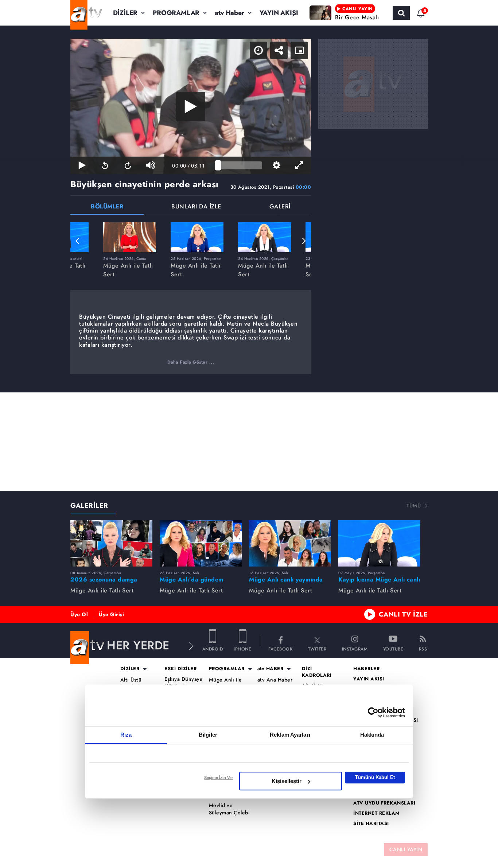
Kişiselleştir (286, 781)
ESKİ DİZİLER (180, 668)
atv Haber (229, 13)
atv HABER (270, 668)
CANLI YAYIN (406, 849)
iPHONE (242, 648)
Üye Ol (79, 614)
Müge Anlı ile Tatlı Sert (225, 683)
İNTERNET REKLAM (376, 813)
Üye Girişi (111, 614)
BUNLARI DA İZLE (196, 207)
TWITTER (317, 648)
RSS (423, 648)
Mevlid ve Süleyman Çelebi (229, 809)
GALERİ (280, 207)
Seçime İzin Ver (218, 777)
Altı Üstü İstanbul (131, 683)
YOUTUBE (393, 648)
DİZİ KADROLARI (317, 672)
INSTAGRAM (355, 648)
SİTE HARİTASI (371, 823)
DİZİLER (125, 13)
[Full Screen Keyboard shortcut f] (299, 165)
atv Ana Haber (275, 679)
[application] (190, 106)
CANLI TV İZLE (403, 614)
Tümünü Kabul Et (375, 777)
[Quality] (276, 165)
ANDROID (212, 648)
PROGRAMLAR (176, 13)
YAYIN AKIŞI (279, 13)
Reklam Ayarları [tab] (290, 735)
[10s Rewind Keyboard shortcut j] (104, 165)
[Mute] (150, 165)
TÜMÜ (413, 505)
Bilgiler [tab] (208, 735)
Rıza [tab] (126, 735)
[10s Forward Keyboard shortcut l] (127, 165)
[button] (77, 241)
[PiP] (299, 50)
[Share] (279, 50)
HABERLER (366, 668)
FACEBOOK (280, 648)
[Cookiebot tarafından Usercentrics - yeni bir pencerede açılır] (373, 712)
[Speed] (258, 50)
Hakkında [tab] (372, 735)
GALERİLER (89, 505)
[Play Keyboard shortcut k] (81, 165)
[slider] (240, 165)
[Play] (190, 106)
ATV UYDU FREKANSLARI (384, 803)
